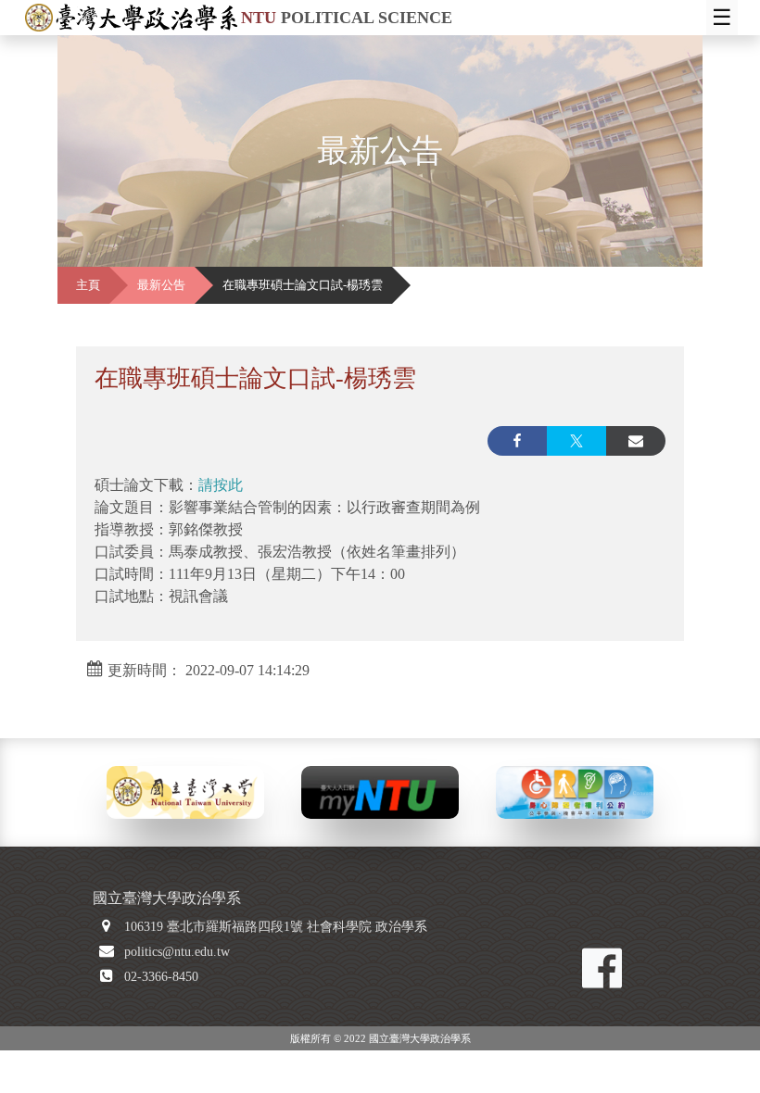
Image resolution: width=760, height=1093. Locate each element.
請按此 (220, 485)
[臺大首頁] (185, 790)
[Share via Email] (635, 441)
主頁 (88, 285)
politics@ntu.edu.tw (177, 952)
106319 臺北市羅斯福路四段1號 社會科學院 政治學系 (275, 927)
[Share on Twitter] (576, 441)
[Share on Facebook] (517, 441)
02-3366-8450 (161, 977)
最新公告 (161, 285)
